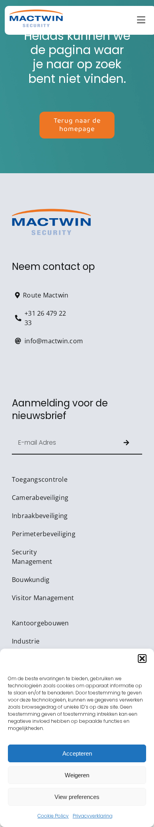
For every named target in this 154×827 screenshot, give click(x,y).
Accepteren (77, 753)
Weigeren (77, 775)
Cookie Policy (53, 815)
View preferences (77, 796)
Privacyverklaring (93, 815)
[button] (142, 658)
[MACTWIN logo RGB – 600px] (36, 13)
